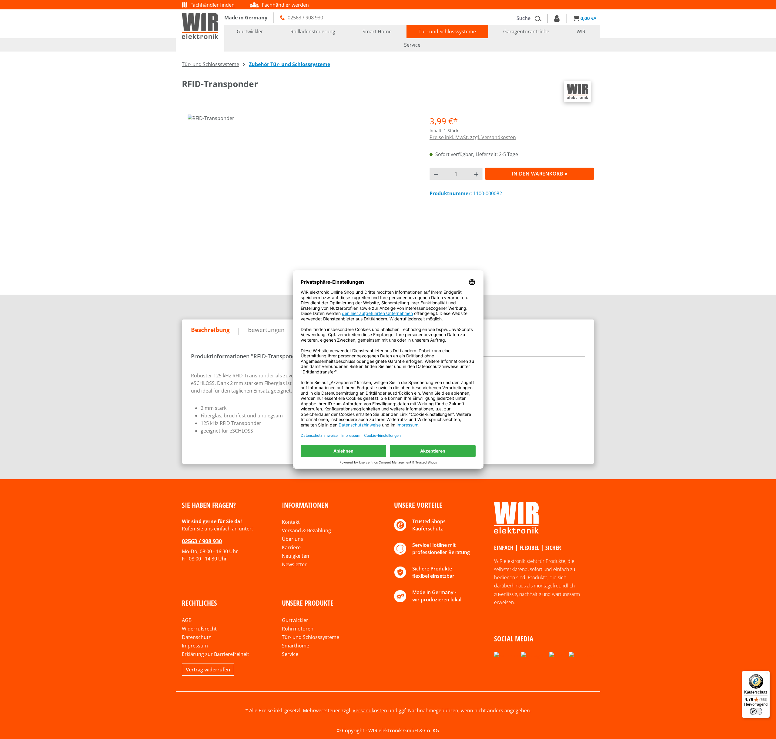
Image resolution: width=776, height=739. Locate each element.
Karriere (291, 547)
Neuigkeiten (295, 556)
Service (290, 654)
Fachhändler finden (212, 5)
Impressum (195, 645)
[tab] (210, 330)
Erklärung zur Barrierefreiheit (215, 654)
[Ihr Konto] (557, 18)
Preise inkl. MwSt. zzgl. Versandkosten (473, 137)
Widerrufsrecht (199, 628)
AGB (187, 620)
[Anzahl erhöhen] (476, 174)
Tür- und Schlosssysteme (310, 637)
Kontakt (291, 522)
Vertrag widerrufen (208, 669)
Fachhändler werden (285, 5)
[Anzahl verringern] (436, 174)
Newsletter (294, 564)
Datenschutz (196, 637)
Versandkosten (370, 710)
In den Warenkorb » (539, 173)
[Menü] (766, 674)
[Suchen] (540, 18)
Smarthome (295, 645)
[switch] (756, 711)
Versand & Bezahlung (306, 530)
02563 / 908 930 (202, 541)
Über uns (292, 539)
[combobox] (524, 18)
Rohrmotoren (297, 628)
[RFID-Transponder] (299, 180)
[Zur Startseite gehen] (200, 26)
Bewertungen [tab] (266, 330)
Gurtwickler (295, 620)
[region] (299, 195)
